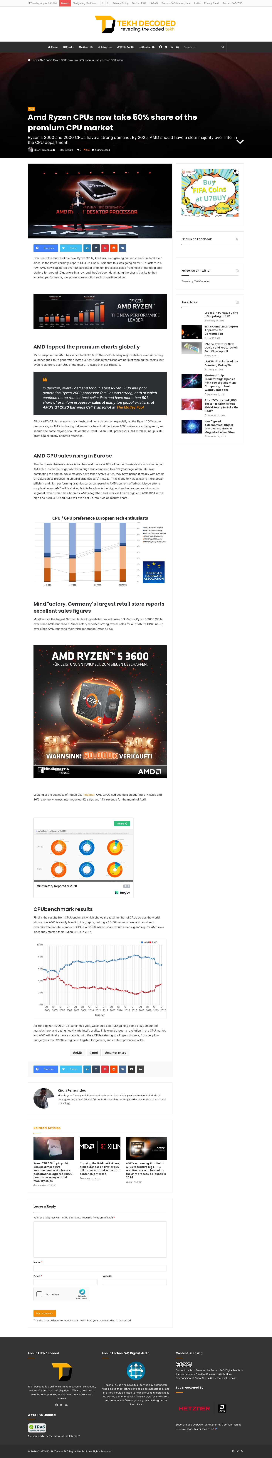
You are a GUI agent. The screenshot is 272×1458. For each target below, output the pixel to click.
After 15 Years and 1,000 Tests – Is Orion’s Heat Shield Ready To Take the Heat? (222, 405)
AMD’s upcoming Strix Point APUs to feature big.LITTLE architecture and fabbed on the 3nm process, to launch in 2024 (146, 1170)
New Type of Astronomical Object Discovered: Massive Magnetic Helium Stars (220, 426)
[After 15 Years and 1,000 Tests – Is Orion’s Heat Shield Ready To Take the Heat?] (192, 404)
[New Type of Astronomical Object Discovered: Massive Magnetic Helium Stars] (192, 426)
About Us (87, 47)
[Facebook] (57, 1405)
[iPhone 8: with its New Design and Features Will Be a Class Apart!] (192, 348)
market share (116, 1052)
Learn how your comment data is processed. (106, 1320)
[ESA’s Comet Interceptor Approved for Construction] (192, 332)
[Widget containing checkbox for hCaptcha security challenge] (61, 1294)
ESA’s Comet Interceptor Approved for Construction (221, 330)
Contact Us (148, 47)
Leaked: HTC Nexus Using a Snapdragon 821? (221, 314)
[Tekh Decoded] (136, 24)
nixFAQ (154, 3)
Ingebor (89, 794)
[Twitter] (62, 1405)
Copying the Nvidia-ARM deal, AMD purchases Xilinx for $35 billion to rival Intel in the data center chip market (100, 1169)
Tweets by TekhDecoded (196, 281)
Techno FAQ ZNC (232, 3)
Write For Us (127, 47)
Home (54, 47)
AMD (42, 60)
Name (37, 1262)
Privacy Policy (120, 3)
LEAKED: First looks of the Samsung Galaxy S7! (221, 363)
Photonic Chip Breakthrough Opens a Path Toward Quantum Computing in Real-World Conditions (220, 383)
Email (37, 1276)
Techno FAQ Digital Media (225, 1370)
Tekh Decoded (198, 1370)
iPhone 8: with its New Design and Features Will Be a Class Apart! (221, 347)
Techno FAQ (139, 3)
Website (107, 1276)
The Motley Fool (130, 407)
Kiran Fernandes (43, 149)
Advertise (106, 47)
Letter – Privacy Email (206, 3)
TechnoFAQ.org (160, 1396)
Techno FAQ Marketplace (176, 3)
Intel (94, 1052)
